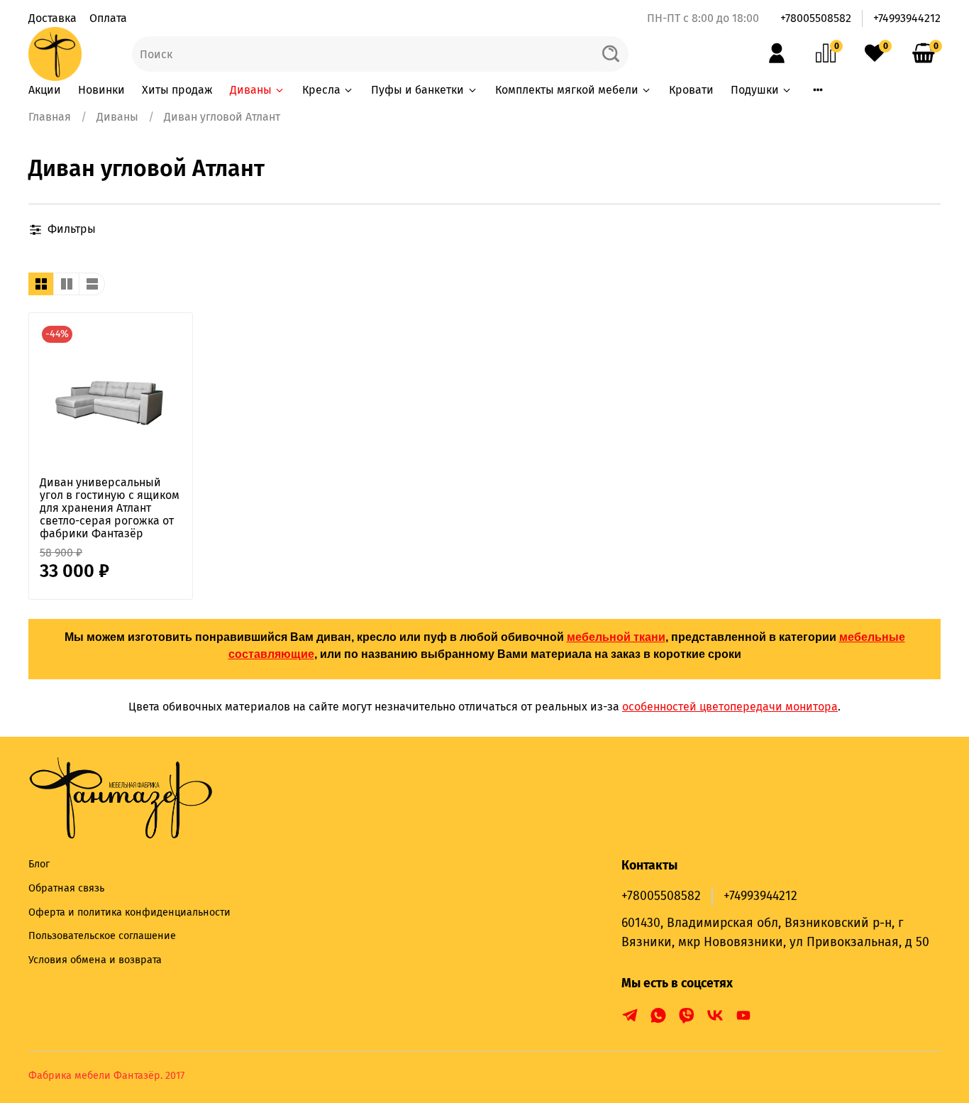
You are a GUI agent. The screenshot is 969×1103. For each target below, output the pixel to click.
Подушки (755, 90)
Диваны (251, 90)
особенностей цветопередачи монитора (730, 706)
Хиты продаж (177, 90)
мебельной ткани (616, 637)
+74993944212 (907, 18)
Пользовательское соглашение (102, 936)
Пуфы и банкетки (417, 90)
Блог (39, 864)
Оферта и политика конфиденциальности (129, 912)
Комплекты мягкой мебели (566, 90)
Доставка (52, 18)
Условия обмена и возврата (95, 960)
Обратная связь (66, 888)
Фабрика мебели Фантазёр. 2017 (106, 1076)
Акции (44, 90)
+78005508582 (815, 18)
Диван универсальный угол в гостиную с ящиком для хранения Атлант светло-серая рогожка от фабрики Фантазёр (109, 508)
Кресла (321, 90)
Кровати (691, 90)
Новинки (101, 90)
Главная (49, 117)
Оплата (108, 18)
